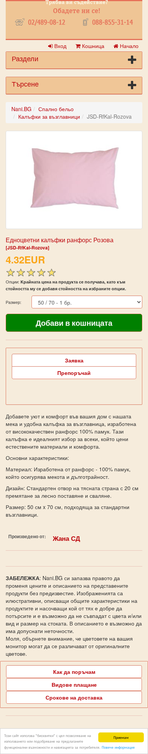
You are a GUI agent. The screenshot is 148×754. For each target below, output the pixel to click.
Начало (128, 46)
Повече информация (118, 747)
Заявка (74, 360)
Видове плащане (74, 684)
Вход (59, 46)
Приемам (121, 737)
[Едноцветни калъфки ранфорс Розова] (74, 180)
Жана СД (66, 538)
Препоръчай (74, 372)
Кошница (92, 46)
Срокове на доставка (74, 697)
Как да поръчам (74, 671)
